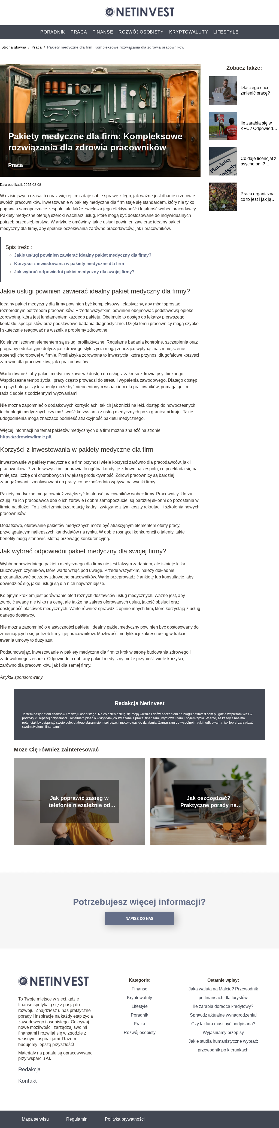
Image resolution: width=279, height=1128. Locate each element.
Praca (79, 32)
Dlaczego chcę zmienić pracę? (255, 90)
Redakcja (29, 1069)
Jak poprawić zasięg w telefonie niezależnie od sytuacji (79, 802)
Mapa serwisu (35, 1119)
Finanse (102, 32)
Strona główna (14, 47)
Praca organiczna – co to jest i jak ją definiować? (259, 197)
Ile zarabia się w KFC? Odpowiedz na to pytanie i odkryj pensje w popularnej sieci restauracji (258, 126)
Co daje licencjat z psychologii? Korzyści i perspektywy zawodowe (258, 161)
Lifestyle (225, 32)
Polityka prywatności (125, 1119)
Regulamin (76, 1119)
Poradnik (52, 32)
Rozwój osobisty (141, 32)
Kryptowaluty (188, 32)
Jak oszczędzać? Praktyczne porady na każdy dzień (208, 802)
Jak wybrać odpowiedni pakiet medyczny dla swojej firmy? (74, 271)
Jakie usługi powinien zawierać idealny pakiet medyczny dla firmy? (82, 255)
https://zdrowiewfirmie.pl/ (25, 437)
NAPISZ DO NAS (139, 919)
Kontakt (27, 1081)
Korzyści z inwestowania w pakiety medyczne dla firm (69, 263)
